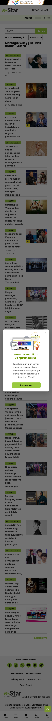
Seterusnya (26, 385)
